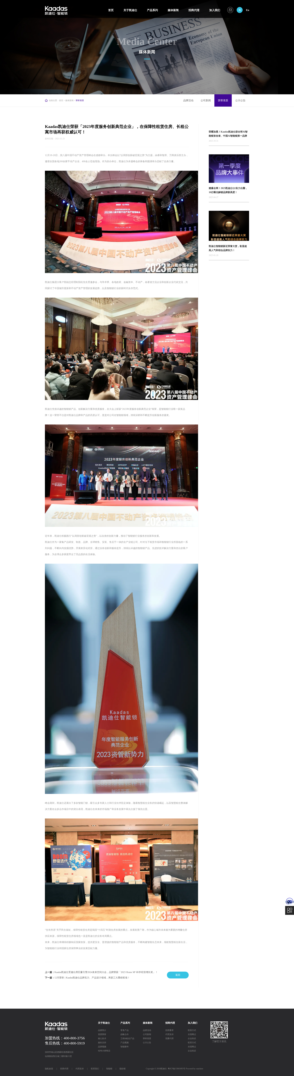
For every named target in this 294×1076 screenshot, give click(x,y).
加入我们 (214, 10)
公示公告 (240, 100)
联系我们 (95, 1068)
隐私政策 (49, 1068)
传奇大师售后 (104, 1051)
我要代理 (169, 1038)
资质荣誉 (102, 1034)
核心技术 (102, 1038)
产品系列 (152, 10)
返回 (177, 975)
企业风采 (192, 1038)
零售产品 (124, 1030)
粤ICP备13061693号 (176, 1068)
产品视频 (124, 1042)
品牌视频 (102, 1046)
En (247, 10)
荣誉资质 (223, 100)
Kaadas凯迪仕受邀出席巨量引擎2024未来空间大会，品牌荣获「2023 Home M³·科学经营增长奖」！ (106, 972)
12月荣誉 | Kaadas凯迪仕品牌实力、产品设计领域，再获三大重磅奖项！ (92, 977)
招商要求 (169, 1030)
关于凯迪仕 (130, 10)
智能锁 (109, 1068)
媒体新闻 (173, 10)
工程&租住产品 (127, 1038)
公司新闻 (206, 100)
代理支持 (169, 1034)
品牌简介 (102, 1030)
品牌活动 (188, 100)
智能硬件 (124, 1046)
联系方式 (192, 1030)
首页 (111, 10)
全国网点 (192, 1034)
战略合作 (124, 1034)
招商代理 (194, 10)
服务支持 (102, 1042)
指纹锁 (122, 1068)
